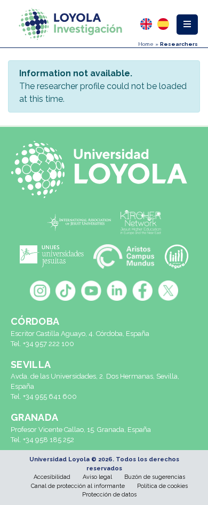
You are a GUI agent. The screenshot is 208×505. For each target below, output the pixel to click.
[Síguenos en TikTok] (65, 290)
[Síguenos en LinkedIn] (117, 290)
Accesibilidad (52, 477)
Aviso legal (97, 477)
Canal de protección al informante (78, 486)
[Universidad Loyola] (104, 169)
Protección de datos (109, 494)
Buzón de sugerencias (154, 477)
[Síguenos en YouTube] (91, 290)
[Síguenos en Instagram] (40, 290)
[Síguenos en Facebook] (142, 290)
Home (146, 44)
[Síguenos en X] (168, 290)
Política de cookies (162, 486)
